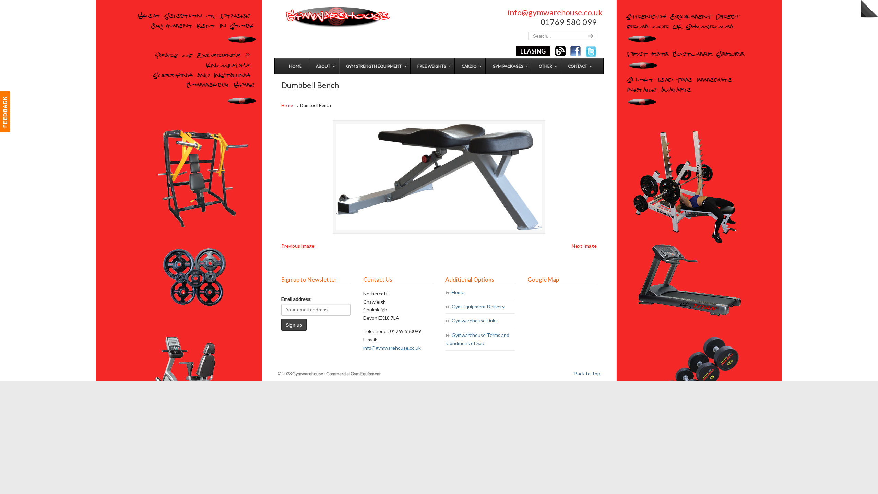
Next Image (584, 246)
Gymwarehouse (337, 17)
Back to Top (587, 373)
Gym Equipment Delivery (478, 306)
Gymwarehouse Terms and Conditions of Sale (477, 339)
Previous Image (298, 246)
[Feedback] (5, 111)
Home (287, 105)
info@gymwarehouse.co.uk (555, 12)
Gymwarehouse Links (475, 321)
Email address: (296, 299)
